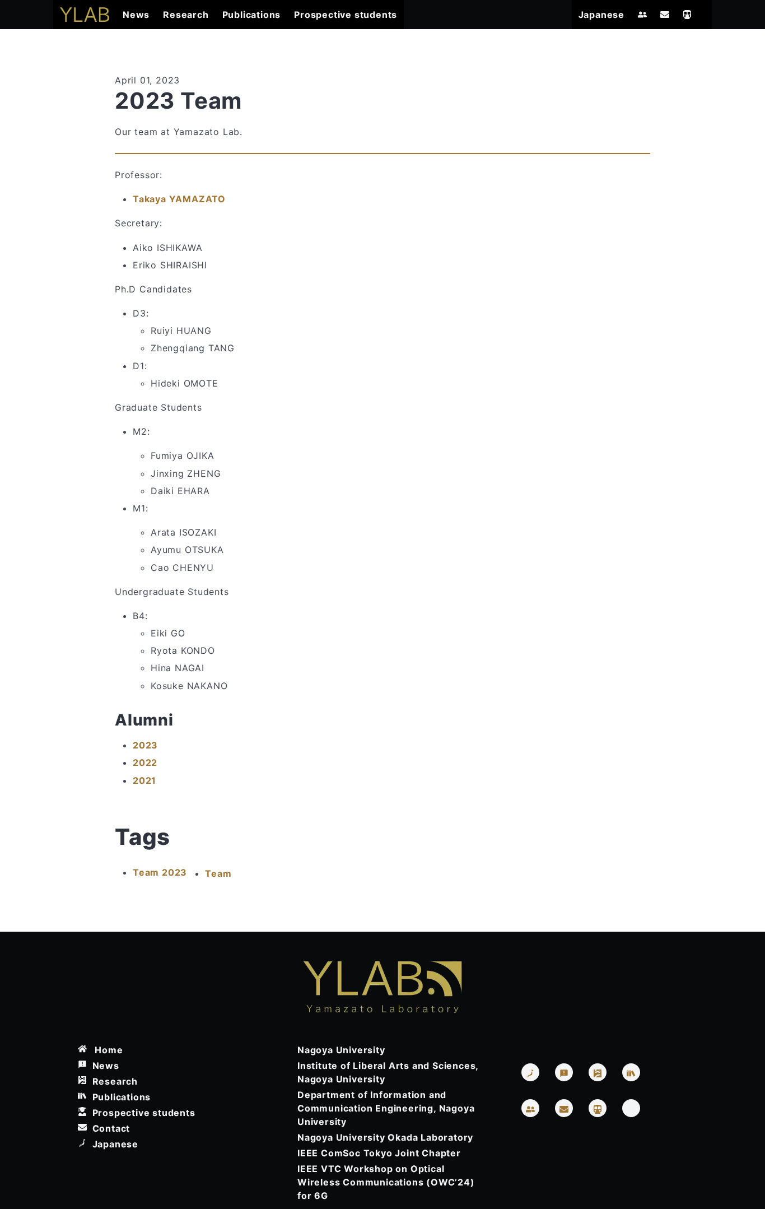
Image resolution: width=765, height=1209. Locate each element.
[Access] (687, 14)
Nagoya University (341, 1049)
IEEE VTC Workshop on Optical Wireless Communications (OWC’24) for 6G (386, 1182)
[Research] (598, 1072)
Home (105, 1049)
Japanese (601, 14)
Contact (108, 1128)
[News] (564, 1072)
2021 (144, 780)
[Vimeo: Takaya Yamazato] (631, 1108)
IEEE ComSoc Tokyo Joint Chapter (379, 1153)
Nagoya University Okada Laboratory (385, 1137)
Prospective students (345, 14)
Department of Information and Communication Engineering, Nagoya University (385, 1108)
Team (218, 873)
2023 (145, 745)
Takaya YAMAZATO (179, 198)
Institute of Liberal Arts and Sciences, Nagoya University (387, 1072)
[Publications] (631, 1072)
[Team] (642, 14)
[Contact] (665, 14)
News (136, 14)
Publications (251, 14)
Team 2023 (160, 872)
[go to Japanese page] (530, 1072)
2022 (145, 762)
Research (185, 14)
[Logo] (84, 14)
